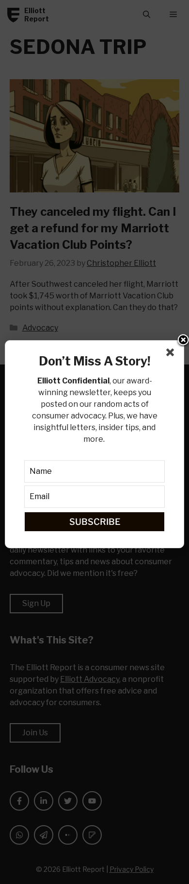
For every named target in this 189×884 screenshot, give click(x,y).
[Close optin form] (172, 354)
